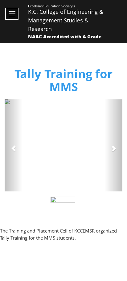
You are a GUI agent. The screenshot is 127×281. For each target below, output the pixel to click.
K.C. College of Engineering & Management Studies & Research (65, 20)
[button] (13, 145)
